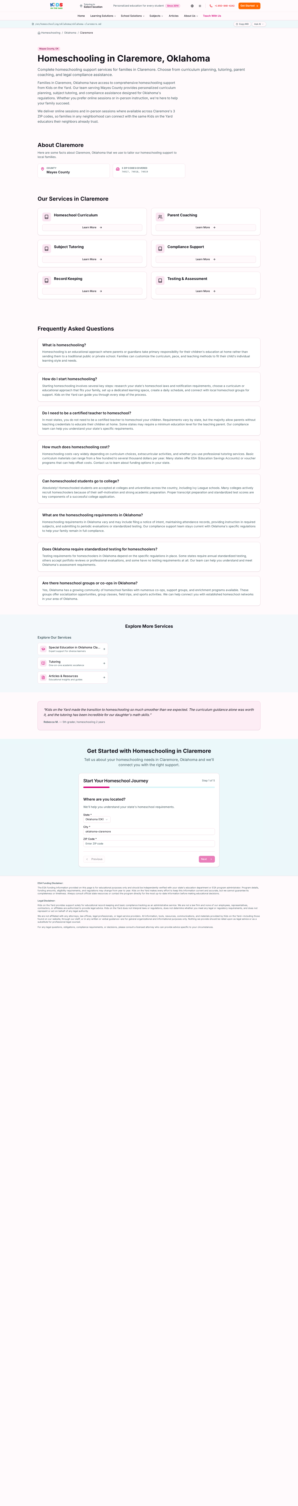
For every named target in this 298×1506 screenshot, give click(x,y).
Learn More (89, 227)
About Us (189, 15)
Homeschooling (50, 32)
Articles (173, 15)
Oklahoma (70, 32)
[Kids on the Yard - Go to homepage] (56, 6)
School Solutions (131, 15)
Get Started (247, 5)
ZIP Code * (90, 839)
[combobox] (97, 819)
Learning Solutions (101, 15)
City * (86, 827)
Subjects (155, 15)
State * (87, 815)
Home (81, 15)
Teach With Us (212, 15)
